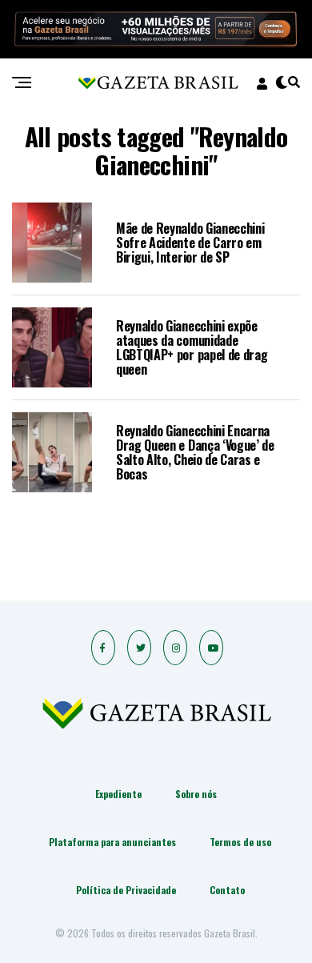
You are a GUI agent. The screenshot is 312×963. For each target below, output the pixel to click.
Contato (227, 890)
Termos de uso (240, 842)
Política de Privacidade (126, 890)
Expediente (118, 793)
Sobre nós (196, 793)
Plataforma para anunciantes (112, 842)
